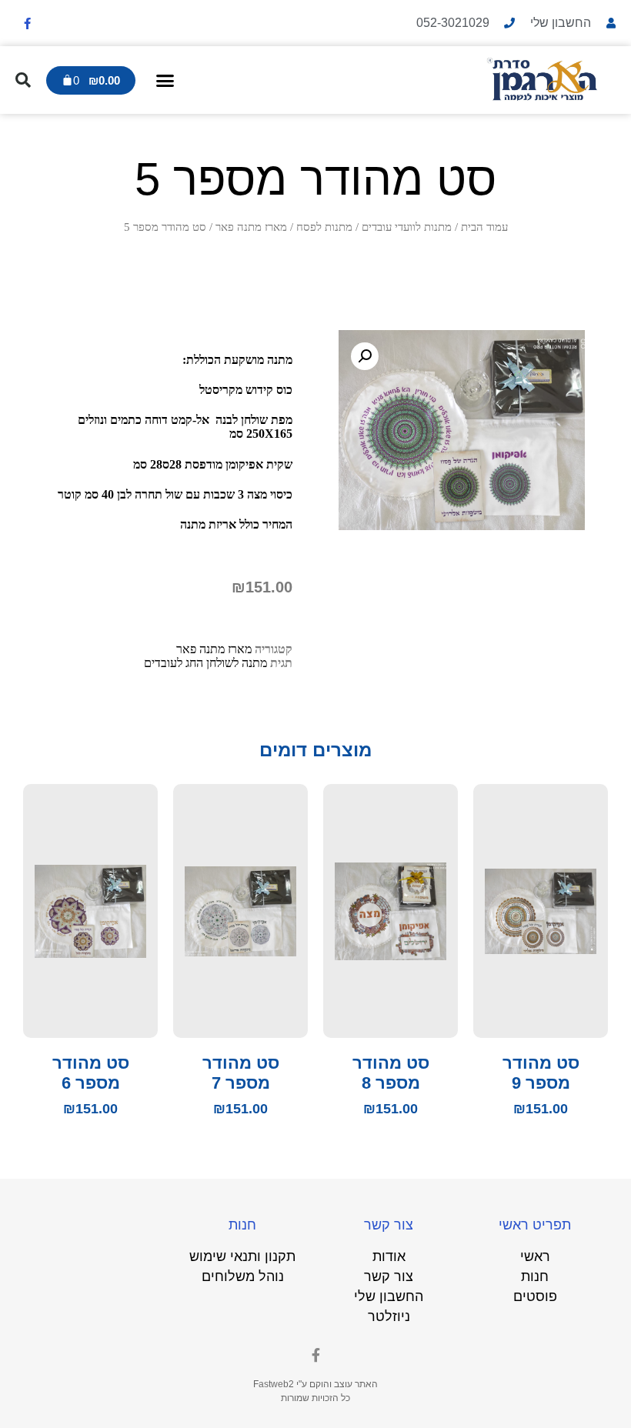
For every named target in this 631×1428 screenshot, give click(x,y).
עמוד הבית (484, 227)
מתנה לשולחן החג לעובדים (205, 662)
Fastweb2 (273, 1384)
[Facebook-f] (26, 23)
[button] (165, 80)
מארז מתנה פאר (251, 227)
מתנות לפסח (324, 227)
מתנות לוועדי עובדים (407, 227)
